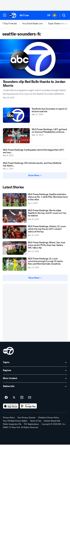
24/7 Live (24, 15)
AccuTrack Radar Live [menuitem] (32, 23)
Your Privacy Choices (26, 418)
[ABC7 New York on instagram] (22, 397)
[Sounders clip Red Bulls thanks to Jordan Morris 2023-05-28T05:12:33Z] (35, 58)
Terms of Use (35, 421)
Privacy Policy (9, 418)
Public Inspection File (12, 424)
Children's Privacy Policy (48, 418)
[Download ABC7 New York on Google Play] (28, 406)
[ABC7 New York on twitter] (14, 397)
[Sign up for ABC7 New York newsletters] (29, 397)
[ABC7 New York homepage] (12, 15)
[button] (4, 15)
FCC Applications (31, 424)
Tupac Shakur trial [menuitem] (56, 23)
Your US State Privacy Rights (15, 421)
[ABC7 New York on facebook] (6, 397)
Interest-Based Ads (52, 421)
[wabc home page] (8, 351)
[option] (12, 23)
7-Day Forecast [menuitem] (9, 23)
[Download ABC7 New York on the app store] (11, 406)
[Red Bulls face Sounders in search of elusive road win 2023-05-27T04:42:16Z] (16, 115)
